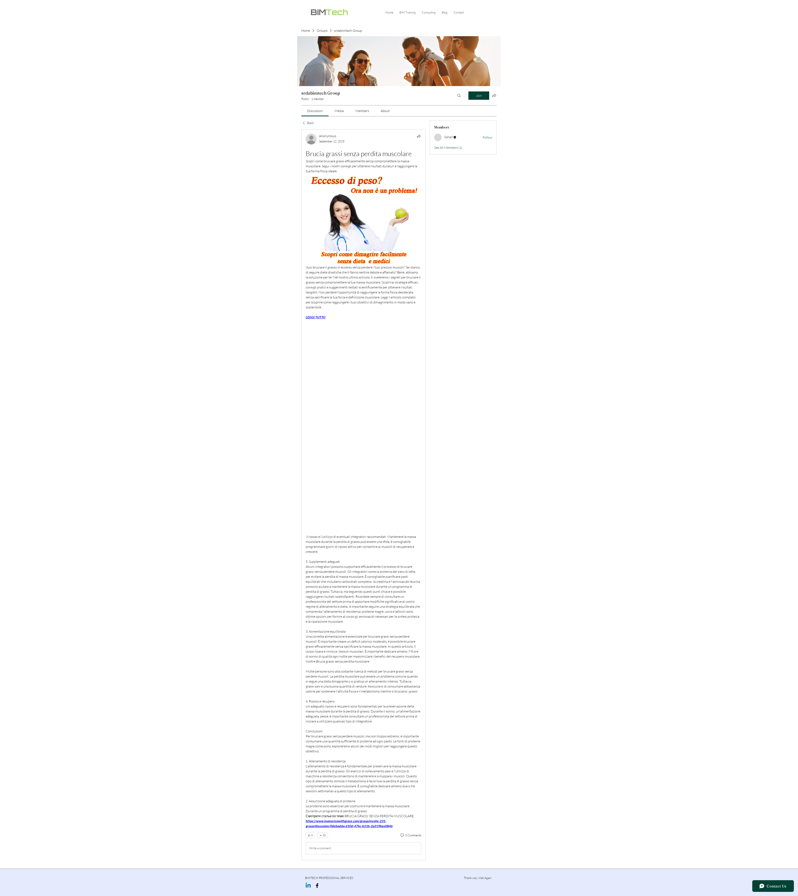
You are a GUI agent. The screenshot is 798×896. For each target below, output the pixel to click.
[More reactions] (322, 835)
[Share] (418, 136)
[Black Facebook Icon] (317, 885)
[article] (363, 494)
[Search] (459, 95)
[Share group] (494, 95)
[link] (315, 111)
